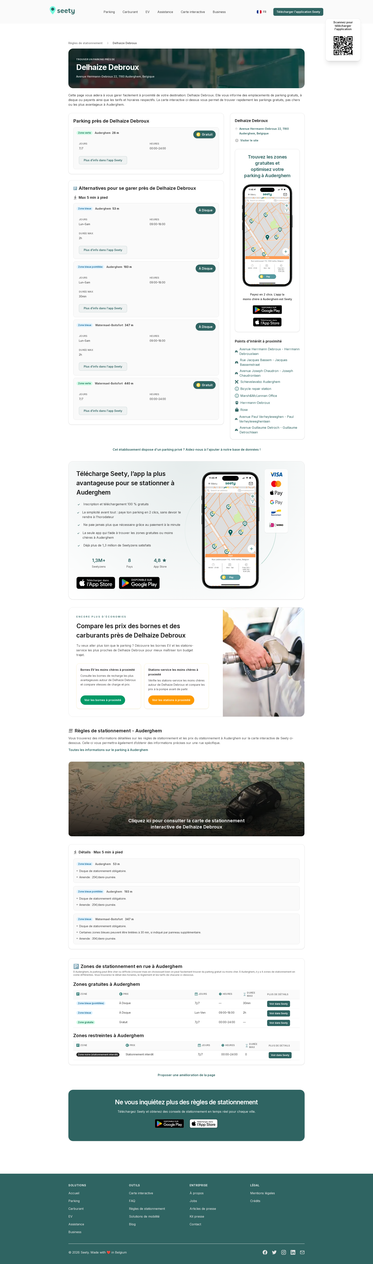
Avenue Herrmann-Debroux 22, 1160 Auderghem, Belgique (115, 76)
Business (74, 1232)
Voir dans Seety (278, 1003)
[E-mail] (302, 1252)
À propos (197, 1193)
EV (70, 1216)
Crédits (255, 1201)
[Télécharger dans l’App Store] (267, 322)
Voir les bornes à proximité (102, 700)
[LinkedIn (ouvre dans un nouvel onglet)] (293, 1252)
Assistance (76, 1224)
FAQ (132, 1201)
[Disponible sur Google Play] (267, 310)
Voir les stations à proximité (171, 700)
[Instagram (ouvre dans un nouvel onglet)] (283, 1252)
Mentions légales (262, 1193)
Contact (195, 1224)
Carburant (76, 1209)
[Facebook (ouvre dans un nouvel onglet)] (265, 1252)
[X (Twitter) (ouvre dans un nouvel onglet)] (274, 1252)
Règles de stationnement (85, 43)
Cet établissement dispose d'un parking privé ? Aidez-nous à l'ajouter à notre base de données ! (187, 449)
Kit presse (197, 1216)
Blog (132, 1224)
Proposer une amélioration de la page (186, 1075)
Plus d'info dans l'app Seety (103, 160)
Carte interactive (141, 1193)
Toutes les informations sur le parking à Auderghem (108, 750)
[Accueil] (62, 11)
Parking (74, 1201)
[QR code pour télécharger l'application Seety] (343, 45)
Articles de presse (203, 1209)
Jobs (193, 1201)
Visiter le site (249, 140)
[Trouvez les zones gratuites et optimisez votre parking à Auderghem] (267, 235)
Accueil (73, 1193)
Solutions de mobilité (144, 1216)
